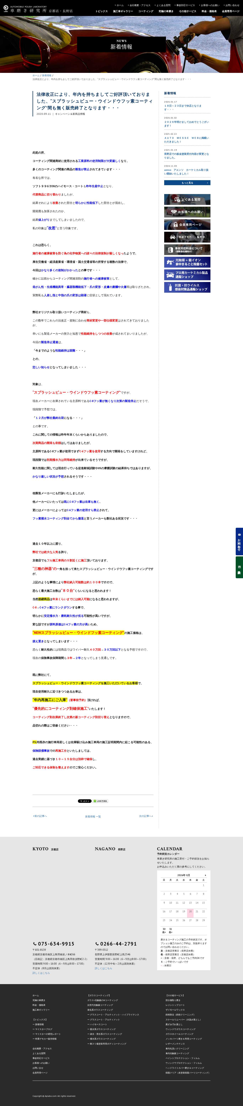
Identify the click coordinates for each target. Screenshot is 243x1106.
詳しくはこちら (41, 973)
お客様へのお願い (210, 5)
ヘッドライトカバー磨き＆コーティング (185, 1068)
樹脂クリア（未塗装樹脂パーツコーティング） (188, 1072)
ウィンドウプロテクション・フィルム (184, 1063)
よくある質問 (163, 5)
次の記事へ (145, 816)
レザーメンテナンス (175, 1043)
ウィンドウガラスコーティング (181, 1029)
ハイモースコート (98, 1024)
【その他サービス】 (175, 995)
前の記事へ (41, 816)
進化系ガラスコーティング (100, 1009)
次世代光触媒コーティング (100, 1005)
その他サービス (187, 11)
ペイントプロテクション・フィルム (183, 1058)
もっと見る (187, 182)
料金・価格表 (209, 11)
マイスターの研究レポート (48, 1034)
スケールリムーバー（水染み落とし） (184, 1019)
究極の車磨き (166, 11)
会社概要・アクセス (140, 5)
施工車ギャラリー (123, 11)
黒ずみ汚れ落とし (174, 1024)
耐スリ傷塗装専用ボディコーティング (108, 1043)
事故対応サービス (185, 5)
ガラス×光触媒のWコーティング (102, 1000)
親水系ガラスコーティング (103, 1029)
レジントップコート (175, 1005)
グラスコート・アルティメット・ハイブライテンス (114, 1014)
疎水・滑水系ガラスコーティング (106, 1034)
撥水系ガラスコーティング (103, 1038)
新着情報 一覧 (93, 816)
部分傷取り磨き (173, 1000)
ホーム (120, 5)
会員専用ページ (230, 11)
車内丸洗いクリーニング (177, 1048)
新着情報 (39, 1024)
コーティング (145, 11)
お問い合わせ (232, 5)
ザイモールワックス (175, 1009)
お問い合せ (38, 1068)
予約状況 (239, 567)
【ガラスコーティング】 (99, 995)
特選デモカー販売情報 (46, 1038)
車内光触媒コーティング (177, 1053)
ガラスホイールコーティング (179, 1034)
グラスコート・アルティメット (105, 1019)
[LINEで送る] (100, 801)
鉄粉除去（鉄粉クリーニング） (181, 1014)
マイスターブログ (43, 1029)
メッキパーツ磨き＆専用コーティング (184, 1038)
